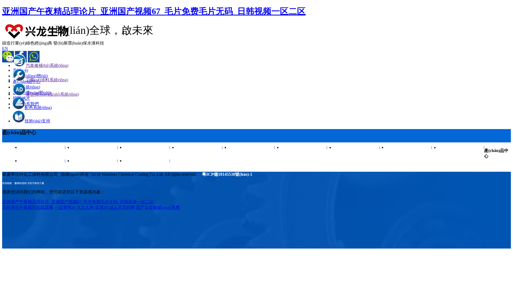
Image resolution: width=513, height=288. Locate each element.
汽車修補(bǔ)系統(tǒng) (47, 65)
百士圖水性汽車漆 (42, 147)
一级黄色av (65, 207)
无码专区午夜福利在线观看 (27, 207)
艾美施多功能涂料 (252, 147)
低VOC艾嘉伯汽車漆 (147, 147)
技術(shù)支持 (37, 121)
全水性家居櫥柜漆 (357, 147)
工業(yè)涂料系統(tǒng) (47, 80)
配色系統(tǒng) (38, 107)
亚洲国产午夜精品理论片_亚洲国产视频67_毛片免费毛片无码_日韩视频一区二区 (154, 11)
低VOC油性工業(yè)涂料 (304, 149)
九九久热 (85, 207)
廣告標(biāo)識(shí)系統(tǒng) (52, 94)
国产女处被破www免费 (158, 207)
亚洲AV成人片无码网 (115, 207)
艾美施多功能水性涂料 (147, 160)
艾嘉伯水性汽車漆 (95, 147)
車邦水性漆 (461, 147)
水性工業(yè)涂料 (42, 160)
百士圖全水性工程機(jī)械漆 (409, 149)
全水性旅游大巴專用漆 (94, 160)
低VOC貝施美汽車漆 (199, 147)
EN (5, 48)
